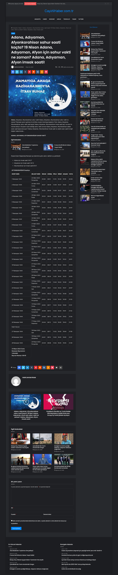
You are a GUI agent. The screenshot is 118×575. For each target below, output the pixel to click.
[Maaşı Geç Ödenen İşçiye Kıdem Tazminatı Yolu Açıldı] (20, 438)
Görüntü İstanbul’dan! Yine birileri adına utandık (98, 171)
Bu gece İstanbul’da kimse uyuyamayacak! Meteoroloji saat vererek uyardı (20, 468)
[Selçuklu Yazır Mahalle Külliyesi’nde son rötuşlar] (85, 113)
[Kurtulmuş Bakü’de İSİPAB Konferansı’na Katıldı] (63, 459)
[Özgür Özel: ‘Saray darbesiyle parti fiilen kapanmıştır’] (85, 137)
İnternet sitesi (47, 514)
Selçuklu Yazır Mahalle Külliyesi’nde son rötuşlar (98, 112)
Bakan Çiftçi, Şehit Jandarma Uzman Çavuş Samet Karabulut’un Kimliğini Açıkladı (99, 162)
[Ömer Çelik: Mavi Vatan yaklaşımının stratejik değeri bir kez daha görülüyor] (42, 459)
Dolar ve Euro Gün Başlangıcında (96, 178)
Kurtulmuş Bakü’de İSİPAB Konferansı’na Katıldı (62, 467)
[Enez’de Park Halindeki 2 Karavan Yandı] (85, 145)
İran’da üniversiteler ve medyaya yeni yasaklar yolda (98, 128)
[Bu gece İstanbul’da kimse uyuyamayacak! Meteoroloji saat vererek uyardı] (20, 459)
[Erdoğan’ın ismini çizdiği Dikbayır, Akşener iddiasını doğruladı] (63, 438)
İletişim (81, 19)
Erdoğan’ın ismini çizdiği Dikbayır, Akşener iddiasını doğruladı (62, 447)
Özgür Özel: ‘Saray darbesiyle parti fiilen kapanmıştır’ (98, 136)
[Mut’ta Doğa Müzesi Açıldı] (85, 198)
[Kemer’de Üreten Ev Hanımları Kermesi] (85, 121)
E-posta (13, 514)
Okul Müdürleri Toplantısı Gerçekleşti (98, 34)
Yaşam (74, 19)
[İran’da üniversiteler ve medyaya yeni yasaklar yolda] (85, 129)
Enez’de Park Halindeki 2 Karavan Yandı (98, 144)
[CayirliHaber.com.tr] (59, 11)
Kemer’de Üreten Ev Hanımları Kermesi (97, 120)
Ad (12, 508)
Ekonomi (52, 19)
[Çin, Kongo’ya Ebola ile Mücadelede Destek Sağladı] (85, 153)
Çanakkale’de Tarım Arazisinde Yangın (39, 446)
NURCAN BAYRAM (19, 67)
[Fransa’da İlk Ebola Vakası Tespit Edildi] (48, 147)
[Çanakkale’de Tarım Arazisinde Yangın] (42, 438)
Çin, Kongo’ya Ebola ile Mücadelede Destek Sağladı (98, 152)
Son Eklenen (93, 27)
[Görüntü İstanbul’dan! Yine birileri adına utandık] (85, 172)
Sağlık (59, 19)
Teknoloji (66, 19)
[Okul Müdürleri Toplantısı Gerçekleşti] (16, 147)
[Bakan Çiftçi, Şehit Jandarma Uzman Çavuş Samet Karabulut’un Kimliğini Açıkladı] (85, 161)
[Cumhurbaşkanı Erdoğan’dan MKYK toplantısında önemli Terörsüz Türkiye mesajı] (85, 188)
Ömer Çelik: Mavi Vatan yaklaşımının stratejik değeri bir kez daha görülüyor (42, 468)
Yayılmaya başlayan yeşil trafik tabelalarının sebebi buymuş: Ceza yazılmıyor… (91, 75)
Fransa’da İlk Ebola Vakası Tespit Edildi (97, 42)
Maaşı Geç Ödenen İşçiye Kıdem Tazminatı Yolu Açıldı (51, 3)
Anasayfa (38, 19)
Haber (45, 19)
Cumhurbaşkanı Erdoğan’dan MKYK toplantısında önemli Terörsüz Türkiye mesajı (98, 188)
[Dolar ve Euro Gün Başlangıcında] (85, 180)
